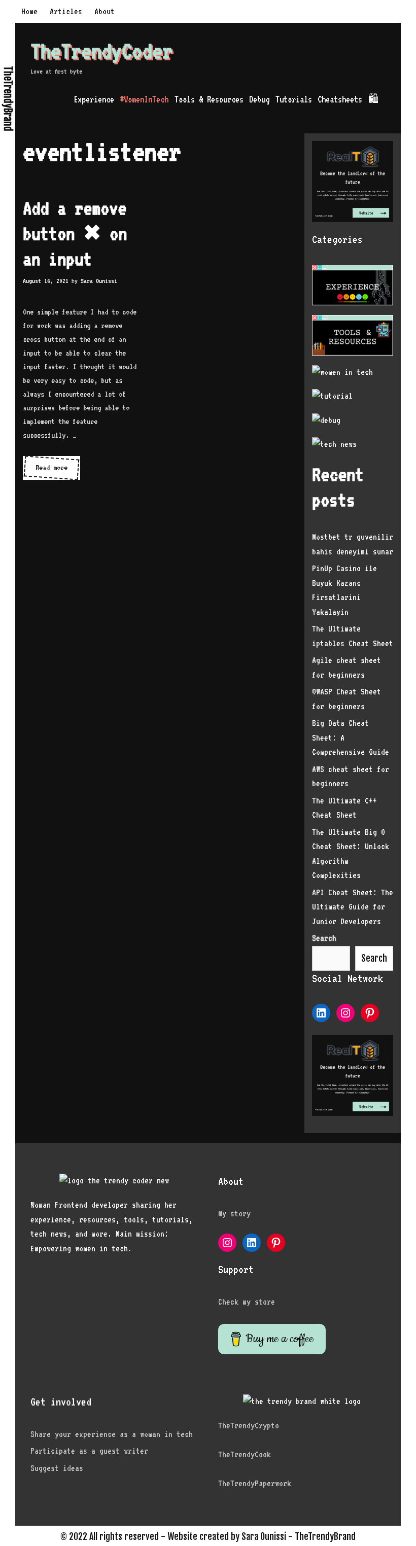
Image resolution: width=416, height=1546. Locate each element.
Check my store (246, 1302)
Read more (58, 471)
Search (374, 958)
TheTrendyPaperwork (254, 1483)
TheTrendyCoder (101, 50)
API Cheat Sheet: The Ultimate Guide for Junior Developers (352, 907)
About (104, 11)
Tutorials (293, 99)
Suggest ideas (56, 1468)
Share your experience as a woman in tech (111, 1434)
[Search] (391, 99)
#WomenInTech (144, 99)
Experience (94, 99)
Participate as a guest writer (89, 1451)
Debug (259, 99)
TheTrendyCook (244, 1454)
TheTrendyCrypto (248, 1425)
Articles (66, 11)
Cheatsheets (340, 99)
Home (29, 11)
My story (234, 1213)
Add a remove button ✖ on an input (75, 233)
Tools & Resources (209, 99)
